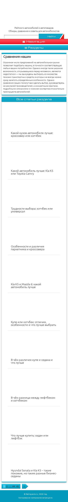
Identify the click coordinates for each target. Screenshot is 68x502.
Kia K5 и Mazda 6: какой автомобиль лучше (26, 285)
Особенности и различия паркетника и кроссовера (27, 248)
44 (13, 486)
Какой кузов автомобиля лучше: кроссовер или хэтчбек (32, 134)
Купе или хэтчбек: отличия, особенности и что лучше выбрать (33, 323)
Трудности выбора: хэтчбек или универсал (32, 210)
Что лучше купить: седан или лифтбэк (29, 437)
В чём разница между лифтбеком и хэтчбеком (33, 399)
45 (17, 486)
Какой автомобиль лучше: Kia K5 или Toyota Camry (32, 172)
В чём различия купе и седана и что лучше (32, 361)
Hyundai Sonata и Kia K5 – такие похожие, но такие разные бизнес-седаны (34, 473)
